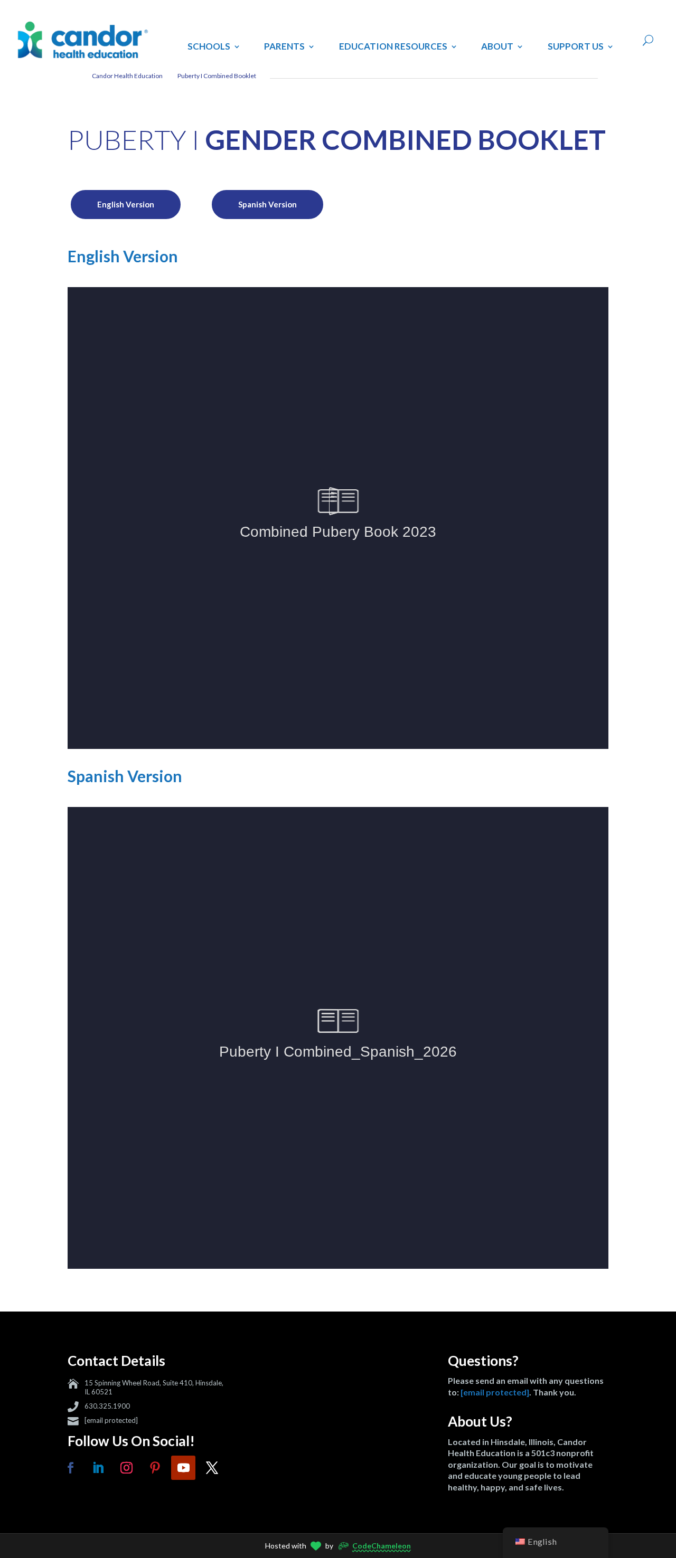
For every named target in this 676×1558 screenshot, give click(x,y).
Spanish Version (267, 204)
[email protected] (111, 1420)
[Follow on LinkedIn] (98, 1468)
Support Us (576, 46)
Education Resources (393, 46)
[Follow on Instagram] (126, 1468)
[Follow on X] (212, 1468)
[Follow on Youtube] (183, 1468)
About (497, 46)
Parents (284, 46)
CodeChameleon (381, 1545)
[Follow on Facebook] (70, 1468)
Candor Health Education (127, 76)
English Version (125, 204)
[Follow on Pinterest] (155, 1468)
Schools (208, 46)
